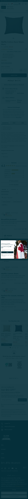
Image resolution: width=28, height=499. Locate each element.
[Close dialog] (26, 241)
